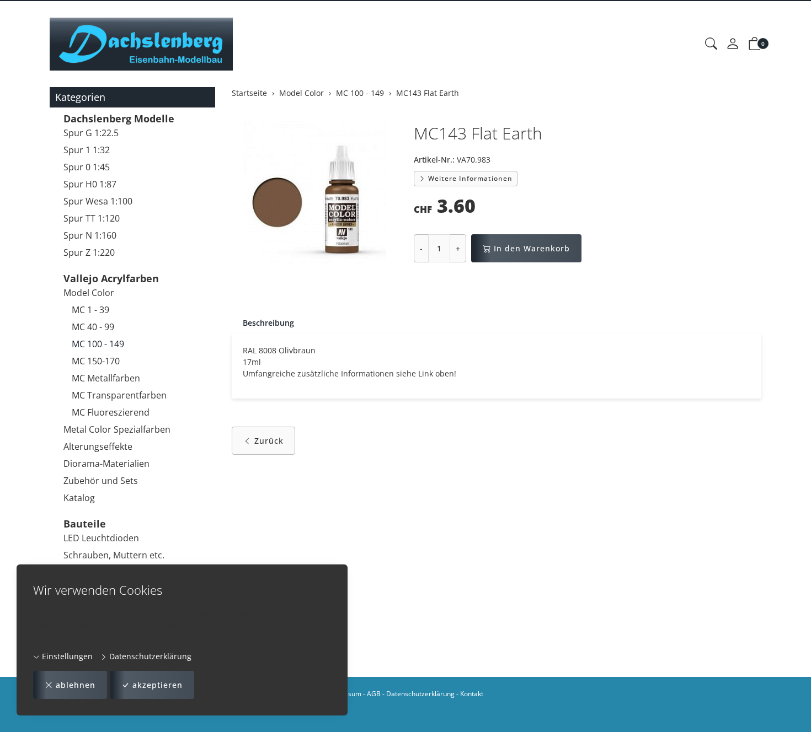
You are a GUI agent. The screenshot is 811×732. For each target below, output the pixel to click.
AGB (374, 693)
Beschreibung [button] (268, 322)
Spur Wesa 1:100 (97, 201)
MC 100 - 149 (98, 344)
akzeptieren (157, 685)
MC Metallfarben (106, 378)
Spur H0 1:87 (89, 184)
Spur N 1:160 (89, 235)
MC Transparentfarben (119, 395)
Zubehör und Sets (100, 481)
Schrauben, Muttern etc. (113, 555)
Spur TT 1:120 (91, 218)
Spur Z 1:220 (89, 252)
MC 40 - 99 (93, 327)
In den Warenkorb (532, 248)
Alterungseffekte (97, 446)
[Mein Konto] (732, 44)
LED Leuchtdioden (101, 538)
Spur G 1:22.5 (91, 133)
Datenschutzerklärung (149, 656)
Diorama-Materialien (106, 464)
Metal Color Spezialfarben (116, 429)
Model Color (88, 293)
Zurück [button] (269, 440)
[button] (711, 44)
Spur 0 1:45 (86, 167)
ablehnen (75, 685)
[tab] (263, 323)
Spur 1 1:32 (86, 150)
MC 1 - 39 (90, 310)
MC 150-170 (96, 361)
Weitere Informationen (469, 178)
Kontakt (471, 693)
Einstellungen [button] (66, 656)
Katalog (79, 498)
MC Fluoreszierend (111, 412)
